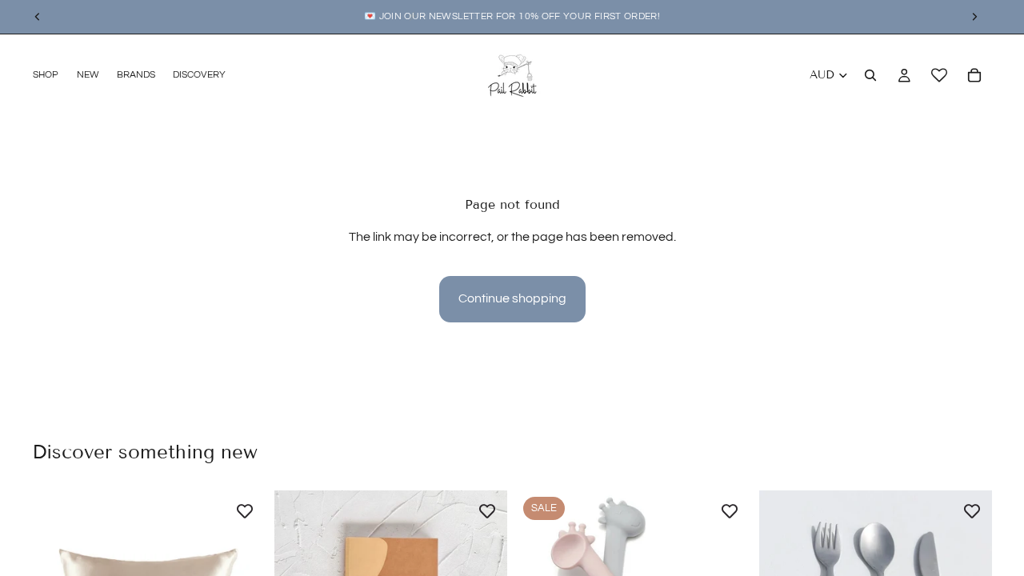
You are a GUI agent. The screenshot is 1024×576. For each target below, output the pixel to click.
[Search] (870, 75)
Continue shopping (512, 298)
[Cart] (974, 75)
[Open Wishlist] (939, 75)
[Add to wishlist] (245, 510)
